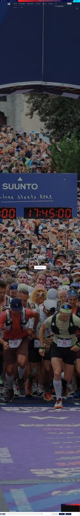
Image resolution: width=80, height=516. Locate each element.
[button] (77, 1)
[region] (40, 514)
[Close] (79, 514)
